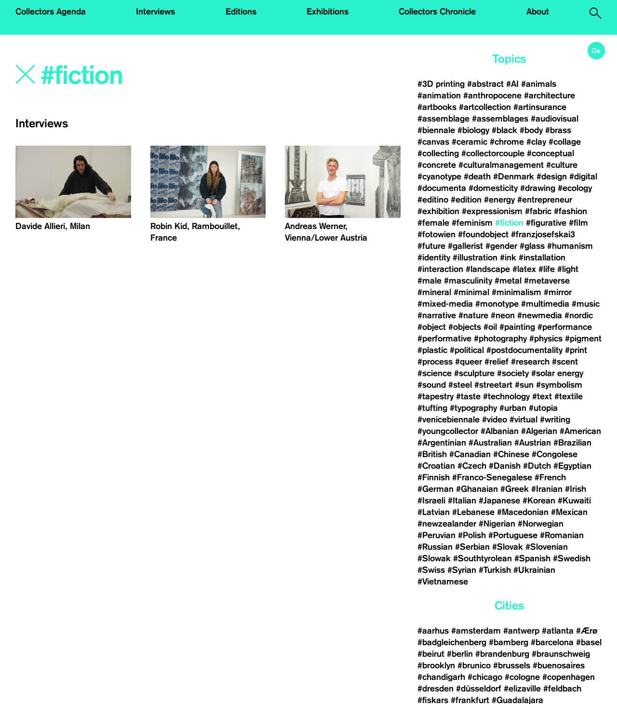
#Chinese (511, 454)
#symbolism (559, 384)
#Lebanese (473, 512)
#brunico (474, 665)
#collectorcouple (492, 153)
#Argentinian (441, 442)
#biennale (436, 130)
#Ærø (586, 630)
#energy (499, 199)
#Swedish (571, 558)
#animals (538, 84)
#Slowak (434, 558)
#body (531, 130)
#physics (546, 338)
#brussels (511, 665)
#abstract (485, 84)
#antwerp (521, 630)
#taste (468, 396)
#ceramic (469, 141)
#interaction (440, 269)
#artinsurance (539, 107)
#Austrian (532, 442)
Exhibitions (328, 11)
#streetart (493, 384)
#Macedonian (523, 512)
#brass (558, 130)
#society (513, 373)
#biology (473, 130)
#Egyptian (572, 465)
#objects (464, 327)
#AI (512, 84)
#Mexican (569, 512)
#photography (500, 338)
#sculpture (474, 373)
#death (477, 176)
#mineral (434, 292)
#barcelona (552, 642)
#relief (496, 361)
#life (546, 269)
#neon (503, 315)
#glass (532, 246)
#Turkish (495, 570)
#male (429, 280)
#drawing (537, 188)
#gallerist (465, 246)
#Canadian (470, 454)
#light (567, 269)
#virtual (523, 419)
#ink (508, 257)
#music (586, 303)
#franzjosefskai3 (543, 234)
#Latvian (433, 512)
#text (542, 396)
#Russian (435, 546)
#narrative (436, 315)
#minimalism (516, 292)
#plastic (432, 350)
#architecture (549, 95)
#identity (433, 257)
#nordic (578, 315)
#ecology (575, 188)
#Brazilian (572, 442)
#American (580, 431)
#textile (568, 396)
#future (431, 246)
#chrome (507, 141)
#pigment (583, 338)
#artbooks (436, 107)
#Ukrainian (534, 570)
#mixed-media (445, 303)
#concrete (436, 165)
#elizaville (522, 688)
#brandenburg (502, 654)
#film (578, 222)
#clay (536, 141)
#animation (439, 95)
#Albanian (500, 431)
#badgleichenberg (451, 642)
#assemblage (443, 118)
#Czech (471, 465)
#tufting (432, 408)
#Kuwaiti (574, 500)
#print (576, 350)
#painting (517, 327)
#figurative (546, 222)
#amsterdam (476, 630)
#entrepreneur (544, 199)
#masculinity (468, 280)
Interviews (155, 11)
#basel (589, 642)
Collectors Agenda (50, 11)
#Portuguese (512, 535)
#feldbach (562, 688)
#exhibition (438, 211)
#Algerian (539, 431)
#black (504, 130)
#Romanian (562, 535)
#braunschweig (561, 654)
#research (530, 361)
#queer (468, 361)
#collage (565, 141)
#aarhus (433, 630)
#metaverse (547, 280)
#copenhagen (568, 677)
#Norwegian (540, 523)
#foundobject (483, 234)
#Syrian (461, 570)
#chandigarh (441, 677)
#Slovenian (546, 546)
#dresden (435, 688)
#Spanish (532, 558)
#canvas (433, 141)
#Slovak (507, 546)
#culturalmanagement (501, 165)
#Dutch (537, 465)
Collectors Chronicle (437, 11)
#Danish (505, 465)
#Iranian (547, 489)
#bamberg (508, 642)
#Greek (514, 489)
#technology (506, 396)
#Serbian (472, 546)
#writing (555, 419)
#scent (565, 361)
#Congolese (554, 454)
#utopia (543, 408)
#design (552, 176)
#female (433, 222)
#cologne (522, 677)
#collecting (438, 153)
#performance (564, 327)
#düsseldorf (478, 688)
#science (434, 373)
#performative (444, 338)
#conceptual (550, 153)
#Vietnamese (442, 581)
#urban (512, 408)
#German (435, 489)
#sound (431, 384)
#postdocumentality (524, 350)
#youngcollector (447, 431)
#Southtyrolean (482, 558)
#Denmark (513, 176)
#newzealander (446, 523)
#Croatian (436, 465)
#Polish (472, 535)
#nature (473, 315)
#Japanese (499, 500)
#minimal (471, 292)
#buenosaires (559, 665)
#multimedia (545, 303)
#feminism (472, 222)
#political (467, 350)
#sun (524, 384)
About (537, 11)
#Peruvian (436, 535)
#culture (561, 165)
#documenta (441, 188)
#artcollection (485, 107)
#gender (501, 246)
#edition (466, 199)
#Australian (490, 442)
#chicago (485, 677)
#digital (583, 176)
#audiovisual (554, 118)
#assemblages (500, 118)
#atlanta (558, 630)
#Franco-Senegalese (492, 477)
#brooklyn (436, 665)
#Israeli (431, 500)
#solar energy (557, 373)
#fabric (538, 211)
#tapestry (435, 396)
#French (550, 477)
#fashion (570, 211)
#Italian (462, 500)
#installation (542, 257)
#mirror (558, 292)
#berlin (460, 654)
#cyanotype (439, 176)
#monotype (497, 303)
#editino (432, 199)
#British (432, 454)
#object (431, 327)
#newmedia (539, 315)
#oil (490, 327)
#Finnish (433, 477)
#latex (524, 269)
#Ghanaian (477, 489)
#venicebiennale (448, 419)
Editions (241, 11)
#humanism (570, 246)
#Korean (539, 500)
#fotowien (436, 234)
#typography (473, 408)
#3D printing (441, 84)
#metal (508, 280)
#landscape (488, 269)
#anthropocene (492, 95)
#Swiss (431, 570)
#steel (460, 384)
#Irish (575, 489)
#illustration (475, 257)
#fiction (509, 222)
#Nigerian (497, 523)
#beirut (430, 654)
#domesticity (493, 188)
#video (494, 419)
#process (435, 361)
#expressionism (492, 211)
